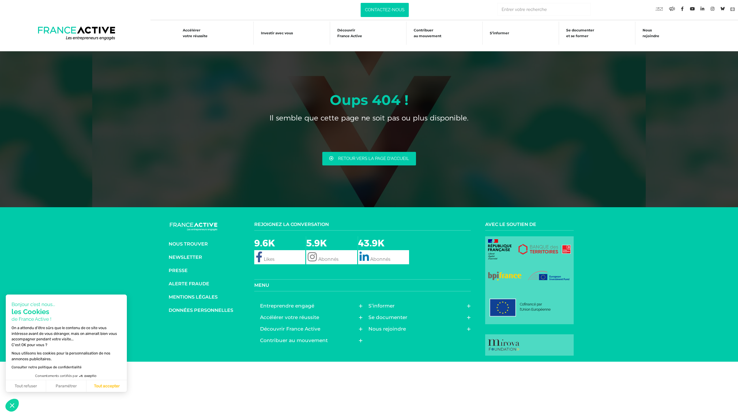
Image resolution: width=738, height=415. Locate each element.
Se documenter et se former (580, 33)
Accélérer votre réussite (195, 33)
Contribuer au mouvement (427, 33)
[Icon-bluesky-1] (722, 8)
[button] (12, 405)
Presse (178, 270)
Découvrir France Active (349, 33)
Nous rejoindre (651, 33)
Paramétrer (66, 386)
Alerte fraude (189, 283)
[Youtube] (659, 8)
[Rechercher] (597, 9)
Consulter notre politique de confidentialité (47, 367)
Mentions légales (193, 297)
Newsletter (185, 257)
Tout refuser (26, 386)
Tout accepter (107, 386)
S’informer (499, 33)
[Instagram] (712, 8)
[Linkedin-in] (702, 8)
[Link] (732, 8)
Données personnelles (201, 310)
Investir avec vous (277, 33)
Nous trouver (188, 244)
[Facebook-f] (672, 8)
